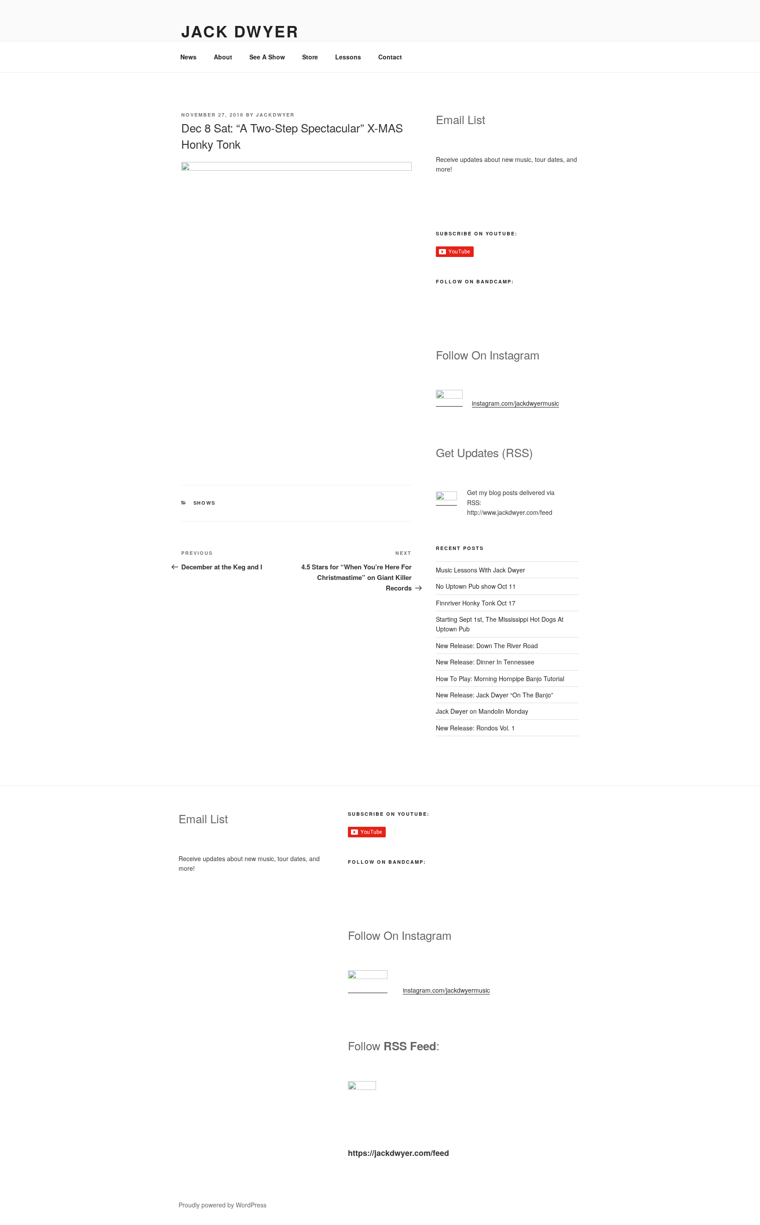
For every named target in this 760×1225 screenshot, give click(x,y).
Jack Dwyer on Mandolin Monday (482, 711)
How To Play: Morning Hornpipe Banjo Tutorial (500, 678)
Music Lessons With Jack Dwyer (480, 569)
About (223, 56)
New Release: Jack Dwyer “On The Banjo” (494, 694)
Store (310, 56)
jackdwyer (275, 114)
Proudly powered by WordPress (223, 1204)
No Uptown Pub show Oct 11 (476, 586)
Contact (390, 56)
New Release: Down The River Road (487, 645)
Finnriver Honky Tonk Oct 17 (475, 602)
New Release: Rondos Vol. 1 (475, 727)
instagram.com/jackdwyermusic (515, 403)
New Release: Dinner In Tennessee (485, 661)
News (188, 56)
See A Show (267, 56)
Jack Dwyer (240, 30)
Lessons (348, 56)
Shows (205, 502)
